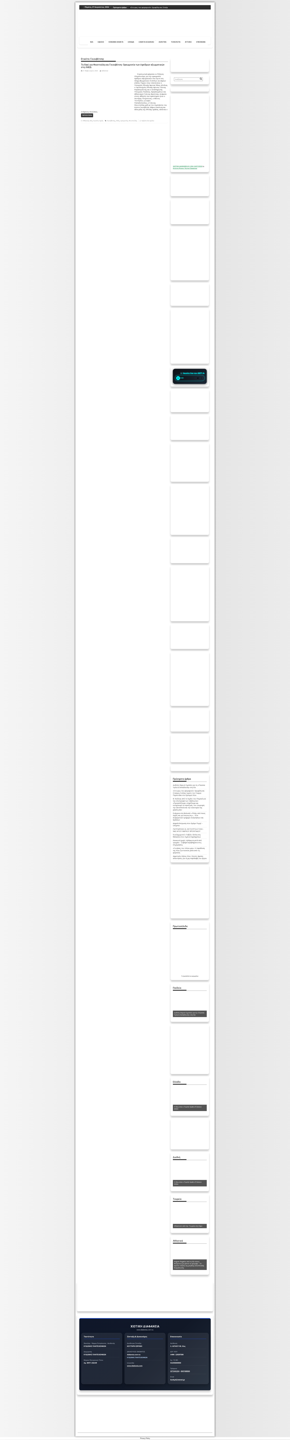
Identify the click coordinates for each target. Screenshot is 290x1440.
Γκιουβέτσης (111, 121)
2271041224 (174, 1371)
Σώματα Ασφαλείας (146, 42)
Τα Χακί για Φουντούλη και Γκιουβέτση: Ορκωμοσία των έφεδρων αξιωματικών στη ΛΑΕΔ (122, 66)
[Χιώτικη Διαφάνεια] (149, 35)
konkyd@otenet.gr (177, 1380)
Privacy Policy (145, 1438)
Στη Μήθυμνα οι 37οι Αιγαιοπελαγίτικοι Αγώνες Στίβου (188, 1267)
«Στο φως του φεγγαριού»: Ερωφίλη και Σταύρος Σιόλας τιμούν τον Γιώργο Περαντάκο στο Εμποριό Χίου (188, 793)
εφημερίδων (195, 976)
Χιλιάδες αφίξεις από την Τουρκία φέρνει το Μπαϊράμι (189, 1225)
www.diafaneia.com (134, 1366)
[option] (190, 1006)
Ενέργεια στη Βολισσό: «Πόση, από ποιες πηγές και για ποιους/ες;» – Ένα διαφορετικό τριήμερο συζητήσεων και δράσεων (189, 816)
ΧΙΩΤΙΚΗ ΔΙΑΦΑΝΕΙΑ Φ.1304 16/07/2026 (188, 166)
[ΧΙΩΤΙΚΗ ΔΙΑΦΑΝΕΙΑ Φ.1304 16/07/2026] (190, 130)
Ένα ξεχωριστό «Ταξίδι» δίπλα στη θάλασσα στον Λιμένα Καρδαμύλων (187, 836)
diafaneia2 (104, 71)
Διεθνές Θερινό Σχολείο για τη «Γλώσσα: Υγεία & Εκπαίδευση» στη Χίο (159, 7)
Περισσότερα (87, 115)
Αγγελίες (188, 42)
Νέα (91, 42)
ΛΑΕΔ (117, 121)
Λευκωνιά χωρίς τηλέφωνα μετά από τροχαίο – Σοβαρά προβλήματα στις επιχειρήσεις (187, 842)
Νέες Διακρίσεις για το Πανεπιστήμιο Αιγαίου (187, 1183)
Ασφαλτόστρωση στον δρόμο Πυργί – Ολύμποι (188, 824)
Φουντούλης (133, 121)
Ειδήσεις (101, 42)
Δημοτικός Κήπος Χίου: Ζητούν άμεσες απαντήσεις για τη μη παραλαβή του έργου (190, 857)
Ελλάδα (131, 42)
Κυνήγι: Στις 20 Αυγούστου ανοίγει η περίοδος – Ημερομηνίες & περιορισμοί (188, 1108)
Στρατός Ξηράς (98, 121)
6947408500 (185, 1371)
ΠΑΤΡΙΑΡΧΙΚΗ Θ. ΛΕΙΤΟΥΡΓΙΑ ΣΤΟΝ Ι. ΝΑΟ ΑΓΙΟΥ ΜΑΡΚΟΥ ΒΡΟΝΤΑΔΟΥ (188, 830)
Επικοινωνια (200, 42)
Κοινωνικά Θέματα (116, 42)
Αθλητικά (162, 42)
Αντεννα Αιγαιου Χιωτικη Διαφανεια (185, 168)
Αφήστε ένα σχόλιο (148, 121)
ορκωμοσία (124, 121)
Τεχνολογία (175, 42)
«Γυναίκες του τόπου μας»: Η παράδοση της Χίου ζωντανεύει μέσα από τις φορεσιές (189, 850)
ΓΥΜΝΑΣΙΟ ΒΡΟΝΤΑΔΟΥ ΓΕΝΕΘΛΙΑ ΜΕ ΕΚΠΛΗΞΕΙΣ (189, 1014)
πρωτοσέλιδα (186, 976)
